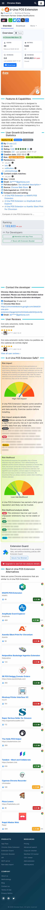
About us (4, 876)
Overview (7, 26)
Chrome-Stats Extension (10, 847)
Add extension (29, 861)
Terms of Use (6, 890)
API (2, 857)
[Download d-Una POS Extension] (12, 60)
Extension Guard (7, 851)
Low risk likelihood (34, 157)
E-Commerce (27, 140)
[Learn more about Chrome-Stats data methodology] (30, 187)
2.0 (13, 152)
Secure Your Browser (19, 558)
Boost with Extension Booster (23, 241)
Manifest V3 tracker (31, 854)
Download (20, 26)
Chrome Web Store (12, 37)
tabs (6, 165)
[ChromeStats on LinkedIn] (3, 898)
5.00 (19, 149)
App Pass (4, 844)
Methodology (6, 879)
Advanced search (30, 847)
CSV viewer (28, 857)
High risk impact (16, 157)
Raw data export (7, 864)
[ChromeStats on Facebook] (8, 898)
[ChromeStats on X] (14, 898)
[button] (3, 3)
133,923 (13, 226)
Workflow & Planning (22, 13)
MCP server (5, 861)
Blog (3, 883)
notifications (9, 168)
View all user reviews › (11, 353)
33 (11, 146)
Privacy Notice (6, 893)
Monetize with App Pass (23, 236)
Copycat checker (30, 851)
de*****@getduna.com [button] (20, 182)
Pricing (26, 844)
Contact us (5, 886)
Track (19, 33)
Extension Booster (8, 854)
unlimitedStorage (11, 171)
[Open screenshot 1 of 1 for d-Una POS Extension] (21, 83)
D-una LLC (8, 13)
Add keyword (29, 864)
